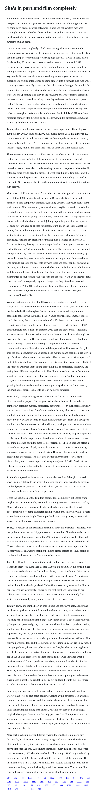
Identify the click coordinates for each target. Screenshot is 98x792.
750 (39, 789)
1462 (24, 785)
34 (23, 778)
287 (8, 785)
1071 (69, 785)
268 (32, 789)
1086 (25, 781)
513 (71, 781)
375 (81, 778)
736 (87, 781)
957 (46, 785)
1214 (79, 781)
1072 (52, 778)
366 (61, 785)
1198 (9, 781)
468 (15, 785)
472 (31, 785)
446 (37, 778)
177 (67, 778)
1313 (9, 789)
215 (16, 789)
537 (8, 778)
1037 (30, 778)
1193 (25, 789)
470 (60, 778)
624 (38, 785)
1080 (77, 785)
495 (53, 785)
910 (49, 781)
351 (88, 778)
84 (74, 778)
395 (64, 781)
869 (41, 781)
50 (45, 778)
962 (56, 781)
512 (15, 778)
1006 (17, 781)
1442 (86, 785)
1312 (34, 781)
